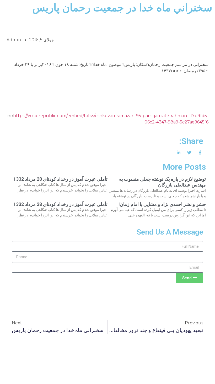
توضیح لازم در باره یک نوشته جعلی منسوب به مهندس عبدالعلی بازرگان (162, 182)
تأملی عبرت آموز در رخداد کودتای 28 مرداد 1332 (60, 179)
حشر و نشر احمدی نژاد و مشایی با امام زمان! (162, 204)
